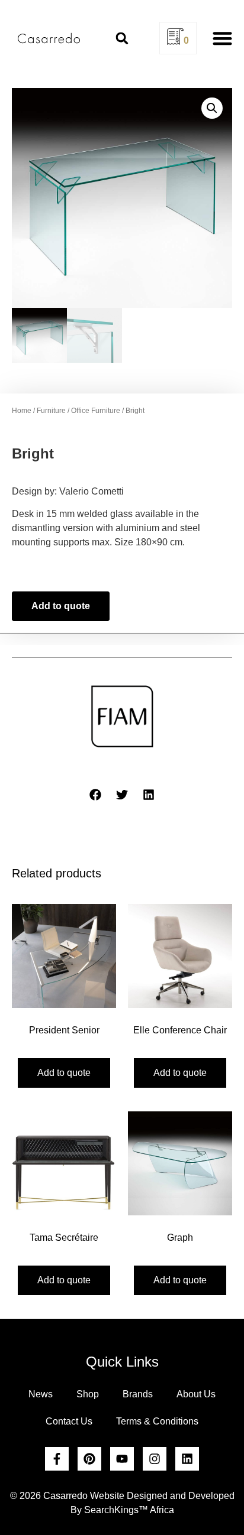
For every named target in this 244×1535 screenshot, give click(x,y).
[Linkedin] (187, 1459)
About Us (196, 1394)
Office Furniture (95, 410)
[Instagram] (154, 1459)
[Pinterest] (89, 1459)
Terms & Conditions (157, 1421)
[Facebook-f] (57, 1459)
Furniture (51, 410)
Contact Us (69, 1421)
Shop (87, 1394)
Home (21, 410)
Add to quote (60, 606)
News (40, 1394)
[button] (122, 38)
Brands (138, 1394)
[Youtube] (122, 1459)
